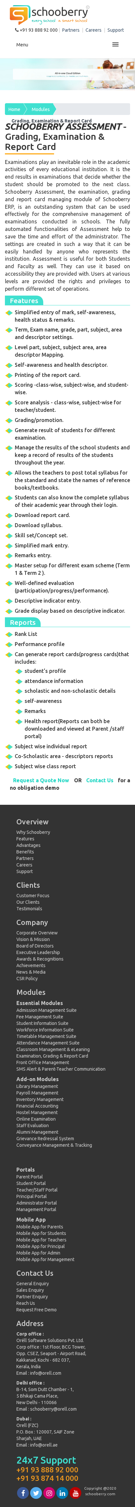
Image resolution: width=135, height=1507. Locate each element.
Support (115, 30)
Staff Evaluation (32, 1125)
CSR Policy (27, 978)
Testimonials (29, 908)
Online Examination (36, 1119)
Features (25, 838)
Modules (41, 109)
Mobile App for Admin (38, 1253)
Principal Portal (31, 1196)
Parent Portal (29, 1176)
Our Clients (28, 902)
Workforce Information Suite (45, 1029)
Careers (94, 30)
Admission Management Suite (46, 1010)
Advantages (28, 845)
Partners (71, 30)
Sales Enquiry (30, 1290)
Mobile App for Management (45, 1259)
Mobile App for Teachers (41, 1239)
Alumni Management (37, 1132)
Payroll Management (37, 1092)
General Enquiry (32, 1283)
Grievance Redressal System (45, 1138)
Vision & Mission (33, 939)
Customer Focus (32, 895)
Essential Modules (39, 1003)
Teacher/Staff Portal (37, 1189)
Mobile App (31, 1220)
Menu (22, 44)
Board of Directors (35, 945)
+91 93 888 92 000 (39, 30)
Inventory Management (40, 1099)
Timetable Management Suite (46, 1036)
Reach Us (25, 1303)
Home (14, 109)
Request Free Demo (36, 1309)
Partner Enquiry (32, 1296)
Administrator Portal (36, 1203)
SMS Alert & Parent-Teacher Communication (61, 1069)
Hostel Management (37, 1112)
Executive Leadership (38, 952)
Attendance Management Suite (48, 1042)
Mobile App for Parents (39, 1226)
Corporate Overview (37, 932)
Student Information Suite (42, 1023)
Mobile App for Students (41, 1233)
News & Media (31, 972)
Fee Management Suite (39, 1016)
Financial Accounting (37, 1106)
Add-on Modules (37, 1079)
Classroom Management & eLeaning (53, 1049)
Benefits (25, 851)
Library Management (37, 1086)
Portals (25, 1170)
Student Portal (31, 1183)
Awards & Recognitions (40, 959)
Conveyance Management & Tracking (54, 1145)
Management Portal (36, 1209)
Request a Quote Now (41, 780)
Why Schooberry (33, 832)
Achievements (31, 965)
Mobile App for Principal (40, 1246)
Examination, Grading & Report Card (52, 1056)
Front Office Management (42, 1062)
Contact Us (99, 780)
